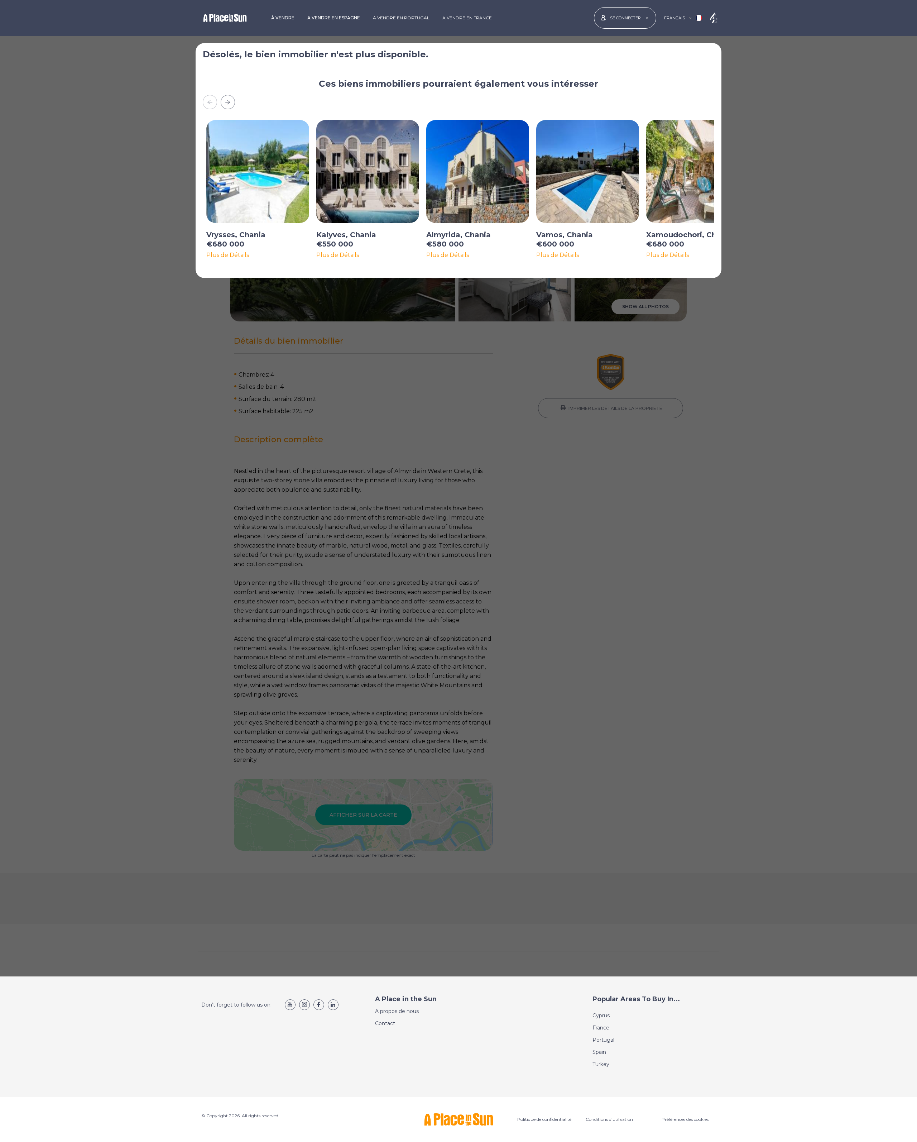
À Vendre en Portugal (401, 17)
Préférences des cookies (685, 1119)
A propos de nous (397, 1011)
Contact (385, 1023)
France (600, 1027)
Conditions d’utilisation (609, 1119)
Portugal (603, 1040)
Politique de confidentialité (544, 1119)
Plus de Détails (227, 255)
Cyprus (601, 1015)
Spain (599, 1052)
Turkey (600, 1064)
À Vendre (282, 17)
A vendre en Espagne (333, 17)
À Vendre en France (467, 17)
